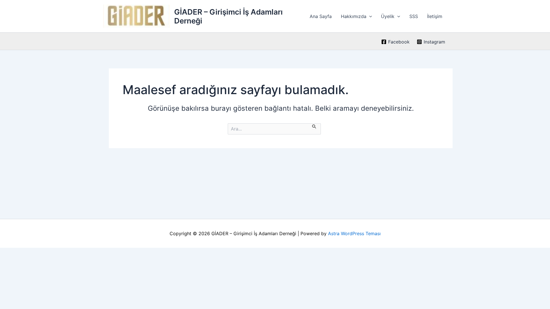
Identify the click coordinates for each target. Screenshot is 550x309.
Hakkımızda (353, 16)
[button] (369, 16)
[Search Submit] (314, 126)
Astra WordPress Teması (354, 233)
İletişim (434, 16)
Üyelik (387, 16)
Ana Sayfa (321, 16)
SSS (413, 16)
